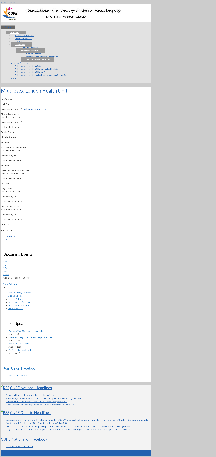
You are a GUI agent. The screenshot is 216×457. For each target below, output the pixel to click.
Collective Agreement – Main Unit (29, 66)
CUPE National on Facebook (24, 439)
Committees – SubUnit (29, 51)
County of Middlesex (33, 54)
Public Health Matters (18, 343)
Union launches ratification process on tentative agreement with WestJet (40, 404)
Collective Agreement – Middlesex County (32, 72)
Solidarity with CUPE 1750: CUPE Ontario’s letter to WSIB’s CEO (36, 423)
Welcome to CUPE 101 (24, 35)
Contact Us (15, 78)
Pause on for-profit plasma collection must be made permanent (36, 401)
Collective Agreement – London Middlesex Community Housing (41, 75)
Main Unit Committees (29, 48)
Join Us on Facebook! (21, 368)
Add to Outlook (15, 299)
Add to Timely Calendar (19, 292)
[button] (5, 287)
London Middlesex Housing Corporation (41, 57)
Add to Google (15, 296)
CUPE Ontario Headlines (30, 412)
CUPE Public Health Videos (21, 350)
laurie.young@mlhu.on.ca (34, 109)
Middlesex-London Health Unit (37, 60)
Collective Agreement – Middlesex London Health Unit (37, 69)
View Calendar (11, 284)
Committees (20, 44)
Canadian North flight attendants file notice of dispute (32, 395)
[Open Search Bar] (4, 23)
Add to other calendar (19, 305)
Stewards (18, 41)
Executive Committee (23, 38)
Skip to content (8, 2)
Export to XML (15, 308)
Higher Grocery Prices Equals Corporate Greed (31, 337)
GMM (6, 274)
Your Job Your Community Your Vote (25, 331)
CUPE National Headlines (31, 387)
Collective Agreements (21, 63)
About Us (14, 32)
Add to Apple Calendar (19, 302)
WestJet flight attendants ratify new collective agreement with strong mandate (43, 398)
